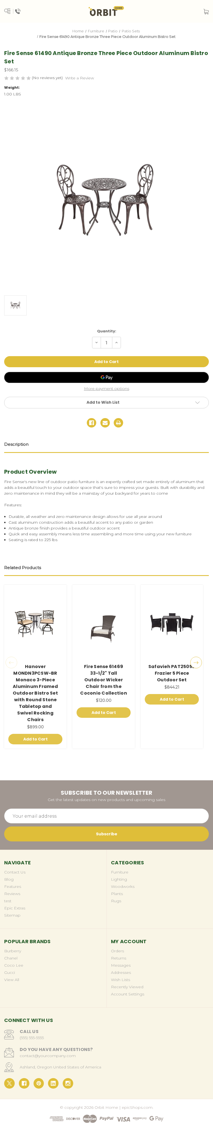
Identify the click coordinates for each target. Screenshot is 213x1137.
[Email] (105, 422)
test (7, 900)
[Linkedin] (53, 1083)
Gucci (9, 972)
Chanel (10, 958)
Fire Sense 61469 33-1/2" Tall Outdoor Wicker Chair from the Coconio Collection (103, 679)
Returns (118, 958)
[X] (9, 1083)
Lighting (119, 879)
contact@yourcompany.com (48, 1055)
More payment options (106, 388)
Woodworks (123, 886)
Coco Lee (13, 965)
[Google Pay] (106, 377)
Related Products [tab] (22, 567)
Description (16, 444)
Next (196, 662)
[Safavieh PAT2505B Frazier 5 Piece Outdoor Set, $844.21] (172, 624)
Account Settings (127, 994)
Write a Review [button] (79, 77)
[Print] (118, 422)
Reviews (12, 893)
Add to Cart (35, 739)
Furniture (119, 872)
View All (11, 979)
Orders (117, 950)
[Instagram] (68, 1083)
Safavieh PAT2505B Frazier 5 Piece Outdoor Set (171, 673)
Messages (121, 965)
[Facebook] (91, 422)
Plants (117, 893)
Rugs (116, 900)
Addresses (121, 972)
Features (12, 886)
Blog (9, 879)
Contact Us (15, 872)
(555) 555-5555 (32, 1037)
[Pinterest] (39, 1083)
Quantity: (106, 331)
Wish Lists (120, 979)
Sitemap (12, 915)
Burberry (12, 950)
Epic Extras (14, 908)
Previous (11, 662)
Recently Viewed (127, 986)
